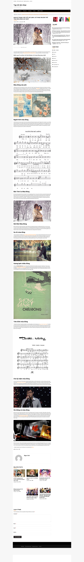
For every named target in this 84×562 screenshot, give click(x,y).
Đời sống (29, 10)
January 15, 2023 (29, 499)
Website (15, 532)
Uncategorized (55, 66)
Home (15, 10)
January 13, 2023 (42, 480)
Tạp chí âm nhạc (20, 5)
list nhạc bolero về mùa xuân (21, 382)
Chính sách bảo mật (20, 1)
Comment (15, 513)
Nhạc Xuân (55, 62)
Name (15, 523)
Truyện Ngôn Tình (56, 64)
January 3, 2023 (29, 480)
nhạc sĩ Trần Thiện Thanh (43, 324)
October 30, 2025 (42, 498)
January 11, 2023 (16, 491)
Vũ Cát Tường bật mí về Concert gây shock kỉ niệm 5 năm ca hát (19, 479)
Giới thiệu (15, 1)
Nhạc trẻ (20, 10)
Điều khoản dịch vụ (26, 1)
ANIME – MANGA (40, 10)
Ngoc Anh (21, 21)
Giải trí (34, 10)
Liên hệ (31, 1)
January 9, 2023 (16, 21)
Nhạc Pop (24, 10)
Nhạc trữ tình (55, 60)
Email (15, 527)
